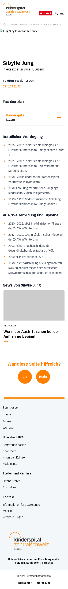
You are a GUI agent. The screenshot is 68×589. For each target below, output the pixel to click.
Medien (7, 511)
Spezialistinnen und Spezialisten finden (28, 25)
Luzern (7, 415)
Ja (25, 377)
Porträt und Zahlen (14, 445)
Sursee (7, 421)
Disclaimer (25, 583)
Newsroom (9, 451)
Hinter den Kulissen (14, 457)
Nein (43, 377)
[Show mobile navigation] (62, 13)
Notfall (47, 13)
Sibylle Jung (55, 25)
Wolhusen (9, 427)
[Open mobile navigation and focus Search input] (57, 13)
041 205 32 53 (12, 86)
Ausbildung (9, 487)
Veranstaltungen (13, 517)
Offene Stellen (11, 481)
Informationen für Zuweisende (21, 504)
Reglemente (10, 463)
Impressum (43, 583)
